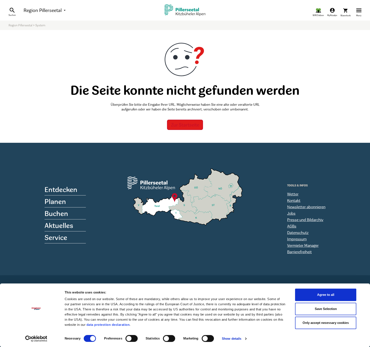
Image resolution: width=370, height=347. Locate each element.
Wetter (292, 194)
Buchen (56, 213)
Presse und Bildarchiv (305, 219)
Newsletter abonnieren (306, 207)
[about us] (318, 12)
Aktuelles (59, 225)
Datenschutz (298, 232)
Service (56, 237)
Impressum (297, 239)
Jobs (291, 213)
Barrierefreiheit (299, 252)
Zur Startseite (185, 124)
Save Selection (326, 309)
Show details (231, 338)
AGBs (291, 226)
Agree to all (325, 294)
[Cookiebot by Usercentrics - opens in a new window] (36, 338)
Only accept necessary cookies (326, 323)
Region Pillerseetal (45, 10)
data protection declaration (108, 324)
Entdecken (61, 189)
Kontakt (293, 200)
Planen (55, 201)
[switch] (131, 338)
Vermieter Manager (303, 245)
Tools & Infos (297, 185)
